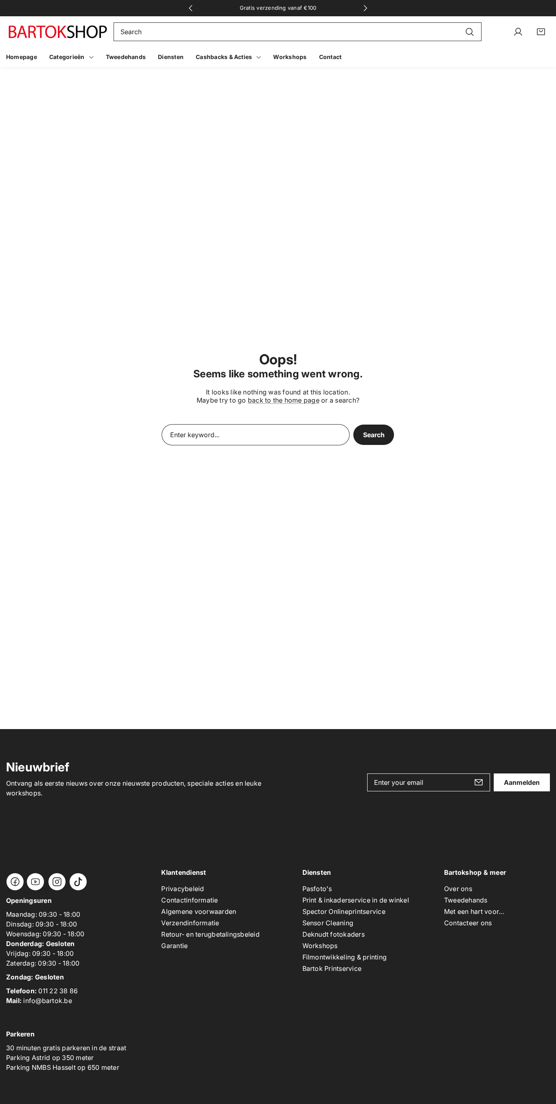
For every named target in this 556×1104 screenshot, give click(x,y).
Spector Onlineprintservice (343, 911)
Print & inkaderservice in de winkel (355, 900)
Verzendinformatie (190, 923)
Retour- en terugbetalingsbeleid (210, 934)
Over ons (458, 889)
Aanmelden (522, 782)
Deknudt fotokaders (333, 934)
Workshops (320, 946)
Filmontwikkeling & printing (344, 957)
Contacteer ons (468, 923)
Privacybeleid (182, 889)
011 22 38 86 (58, 991)
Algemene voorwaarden (198, 911)
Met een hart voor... (474, 911)
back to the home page (284, 400)
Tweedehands (466, 900)
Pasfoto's (317, 889)
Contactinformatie (189, 900)
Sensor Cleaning (328, 923)
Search (374, 435)
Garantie (174, 946)
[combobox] (297, 32)
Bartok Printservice (332, 968)
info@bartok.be (47, 1001)
